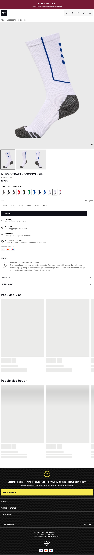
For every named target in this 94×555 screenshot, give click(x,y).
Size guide (89, 201)
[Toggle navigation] (67, 13)
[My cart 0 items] (84, 13)
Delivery (8, 220)
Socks (23, 20)
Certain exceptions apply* (27, 485)
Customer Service (8, 508)
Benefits (4, 258)
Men (2, 20)
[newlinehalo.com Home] (4, 13)
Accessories (12, 20)
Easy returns (10, 233)
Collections (6, 515)
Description (5, 277)
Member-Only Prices (13, 240)
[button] (72, 13)
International (9, 524)
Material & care (7, 284)
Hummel (4, 502)
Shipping (8, 226)
